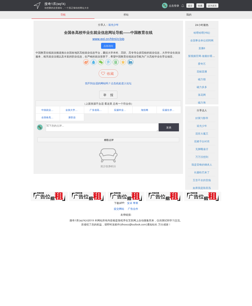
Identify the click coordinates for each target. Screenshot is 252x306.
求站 (126, 14)
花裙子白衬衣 (202, 141)
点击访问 (108, 45)
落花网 (202, 94)
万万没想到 (201, 157)
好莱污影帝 (201, 118)
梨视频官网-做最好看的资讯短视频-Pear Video (215, 56)
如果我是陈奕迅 (202, 188)
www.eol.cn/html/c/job (108, 38)
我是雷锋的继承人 (201, 164)
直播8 (202, 48)
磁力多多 (202, 87)
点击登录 (174, 5)
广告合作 (133, 208)
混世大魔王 (201, 133)
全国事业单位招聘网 (201, 40)
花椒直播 (202, 71)
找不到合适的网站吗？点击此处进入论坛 (108, 83)
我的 (188, 14)
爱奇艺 (202, 63)
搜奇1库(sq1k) (54, 3)
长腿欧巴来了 (202, 172)
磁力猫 (202, 79)
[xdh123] (37, 5)
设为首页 (212, 5)
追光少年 (113, 24)
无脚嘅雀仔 (201, 149)
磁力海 (202, 102)
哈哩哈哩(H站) (202, 32)
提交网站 (119, 208)
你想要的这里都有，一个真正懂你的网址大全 (66, 8)
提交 (190, 5)
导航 (63, 14)
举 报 (108, 94)
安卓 (129, 203)
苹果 (135, 203)
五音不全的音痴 (202, 180)
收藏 (200, 5)
